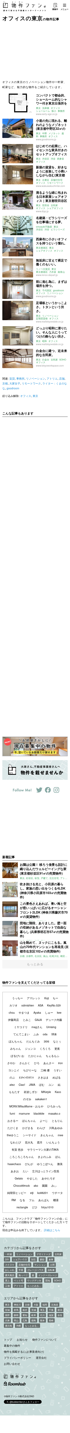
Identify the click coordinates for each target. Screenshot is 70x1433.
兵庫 (7, 1320)
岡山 (16, 1320)
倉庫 (51, 1259)
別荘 (33, 1259)
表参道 (60, 158)
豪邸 (42, 1259)
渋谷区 (45, 158)
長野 (7, 1315)
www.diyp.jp (42, 211)
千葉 (51, 1309)
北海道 (54, 1304)
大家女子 (14, 383)
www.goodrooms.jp (46, 139)
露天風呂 (9, 1275)
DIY (7, 1259)
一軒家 (8, 1254)
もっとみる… (34, 1285)
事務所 (61, 111)
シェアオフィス (55, 208)
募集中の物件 (12, 1345)
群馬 (16, 1309)
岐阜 (33, 1315)
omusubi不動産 (44, 226)
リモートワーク (55, 182)
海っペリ (23, 1275)
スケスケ (9, 1264)
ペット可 (18, 1280)
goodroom (58, 290)
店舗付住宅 (56, 179)
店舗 (62, 378)
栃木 (25, 1309)
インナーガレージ (47, 1275)
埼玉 (42, 1309)
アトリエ (52, 378)
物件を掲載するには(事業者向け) (24, 1351)
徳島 (33, 1320)
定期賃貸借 (42, 318)
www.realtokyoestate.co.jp (49, 321)
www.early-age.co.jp (46, 114)
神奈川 (17, 1304)
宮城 (7, 1309)
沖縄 (18, 1325)
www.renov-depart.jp (47, 275)
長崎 (51, 1320)
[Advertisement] (35, 50)
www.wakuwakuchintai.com (50, 185)
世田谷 (45, 205)
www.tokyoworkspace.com (50, 365)
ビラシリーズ (58, 229)
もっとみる (35, 964)
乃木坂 (52, 271)
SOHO (62, 359)
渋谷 (53, 158)
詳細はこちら (52, 1230)
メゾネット (54, 133)
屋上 (7, 1280)
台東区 (45, 179)
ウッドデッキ (34, 1280)
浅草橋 (45, 108)
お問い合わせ (12, 1364)
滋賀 (51, 1315)
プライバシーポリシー (17, 1358)
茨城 (33, 1309)
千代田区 (47, 290)
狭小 (54, 111)
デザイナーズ (44, 1254)
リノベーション (55, 293)
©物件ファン (10, 1396)
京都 (5, 383)
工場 (7, 1285)
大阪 (36, 1304)
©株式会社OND (26, 1396)
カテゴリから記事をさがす (22, 1247)
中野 (44, 133)
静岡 (16, 1315)
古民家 (54, 205)
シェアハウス (20, 1259)
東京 (38, 108)
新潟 (60, 1309)
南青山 (61, 271)
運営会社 (41, 1358)
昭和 (44, 341)
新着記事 (8, 857)
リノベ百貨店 (43, 269)
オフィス (55, 108)
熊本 (42, 1320)
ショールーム (43, 111)
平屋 (20, 1269)
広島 (25, 1320)
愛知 (25, 1315)
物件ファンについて (44, 1339)
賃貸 (12, 378)
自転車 (51, 1269)
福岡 (44, 1304)
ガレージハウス (35, 1269)
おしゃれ (9, 1269)
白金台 (45, 359)
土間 (52, 1264)
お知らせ (22, 1339)
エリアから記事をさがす (21, 1298)
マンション (40, 1264)
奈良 (60, 1315)
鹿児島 (8, 1325)
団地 (47, 1280)
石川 (42, 1315)
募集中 (55, 9)
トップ (8, 1339)
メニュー (64, 9)
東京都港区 (42, 247)
